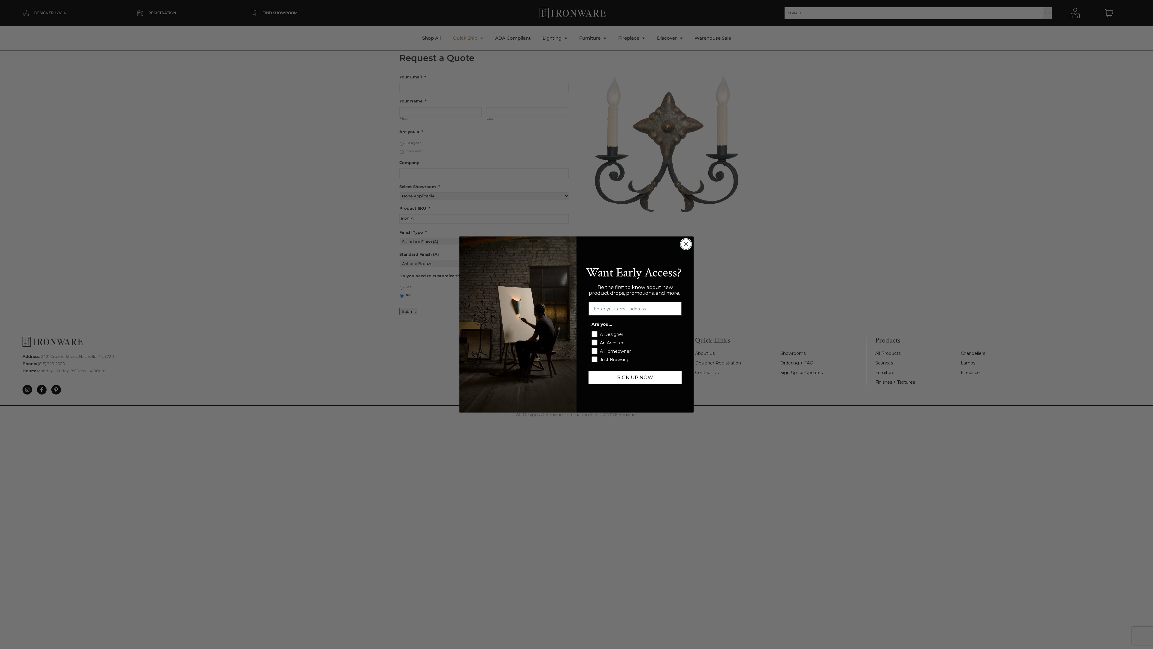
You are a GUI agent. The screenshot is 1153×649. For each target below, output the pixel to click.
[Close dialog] (686, 244)
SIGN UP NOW (635, 377)
